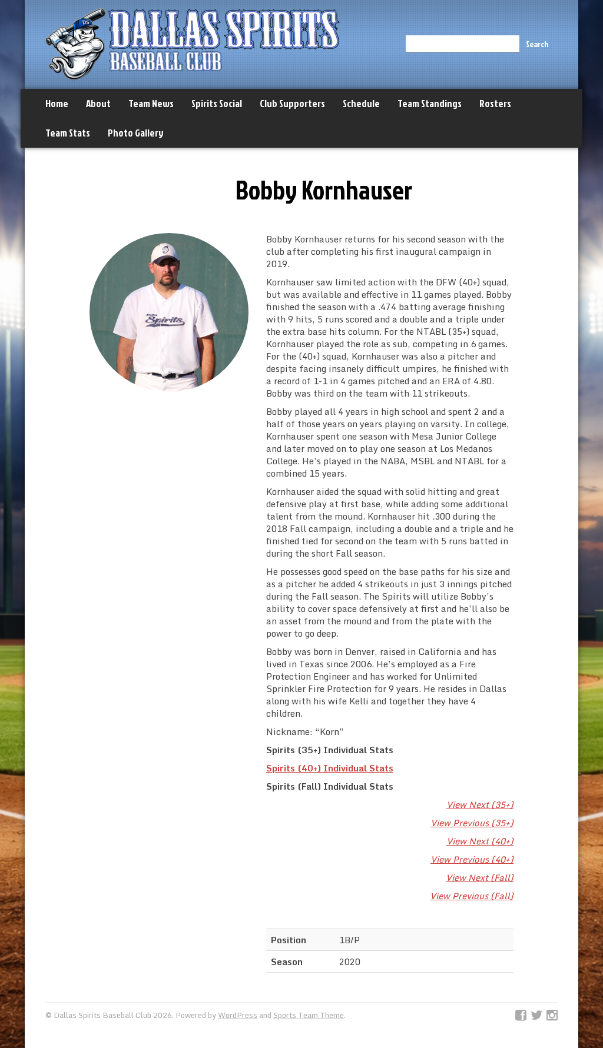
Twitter (536, 1015)
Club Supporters (292, 103)
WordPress (237, 1015)
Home (56, 103)
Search (537, 43)
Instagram (552, 1015)
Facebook (520, 1015)
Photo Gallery (136, 132)
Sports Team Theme (308, 1015)
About (98, 103)
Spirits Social (216, 103)
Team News (151, 103)
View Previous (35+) (471, 823)
